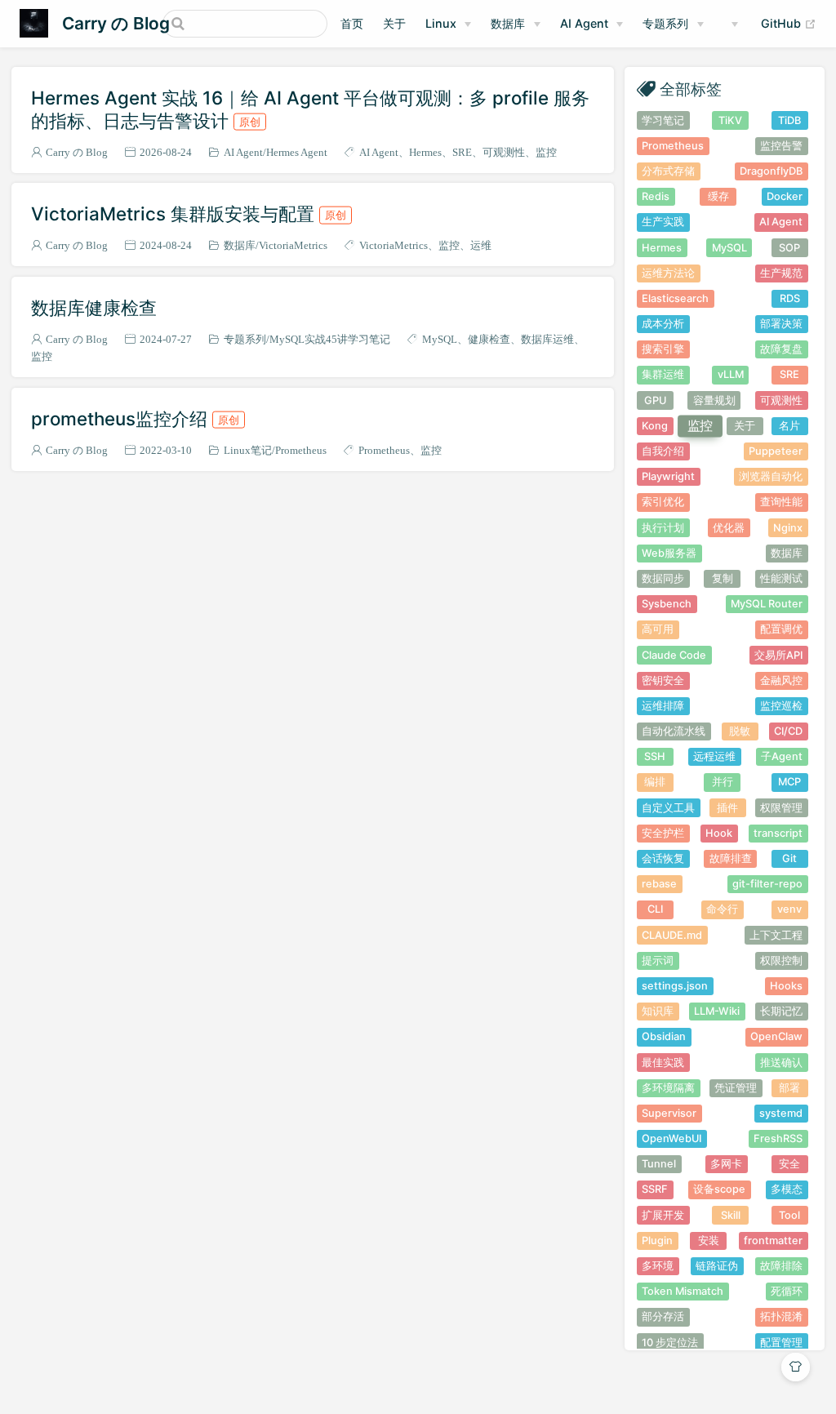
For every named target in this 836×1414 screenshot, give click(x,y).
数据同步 (663, 578)
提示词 (658, 960)
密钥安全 (663, 680)
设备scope (719, 1189)
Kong (655, 426)
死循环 (787, 1291)
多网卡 (726, 1164)
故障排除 (781, 1266)
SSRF (655, 1189)
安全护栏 (663, 833)
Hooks (786, 986)
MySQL (439, 339)
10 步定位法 (670, 1342)
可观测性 (503, 152)
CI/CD (788, 731)
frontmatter (773, 1240)
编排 (654, 782)
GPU (655, 400)
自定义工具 (668, 808)
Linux (440, 23)
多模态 (787, 1189)
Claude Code (674, 655)
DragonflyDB (771, 171)
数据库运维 (547, 339)
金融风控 (781, 680)
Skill (730, 1215)
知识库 (658, 1011)
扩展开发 (663, 1215)
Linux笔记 (248, 450)
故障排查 (730, 858)
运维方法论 (668, 273)
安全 (789, 1164)
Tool (789, 1215)
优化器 (729, 528)
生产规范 (781, 273)
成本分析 (663, 324)
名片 (789, 426)
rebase (659, 884)
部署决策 (781, 324)
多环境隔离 (668, 1088)
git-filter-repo (767, 884)
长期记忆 (781, 1011)
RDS (790, 298)
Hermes (425, 152)
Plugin (657, 1240)
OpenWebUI (671, 1138)
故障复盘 (781, 349)
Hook (718, 833)
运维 (480, 245)
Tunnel (659, 1164)
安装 (708, 1240)
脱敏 (739, 731)
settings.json (675, 986)
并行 (722, 782)
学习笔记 (663, 120)
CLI (655, 909)
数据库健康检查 (94, 307)
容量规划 (714, 400)
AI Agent (584, 23)
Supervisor (669, 1113)
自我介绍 (663, 451)
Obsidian (664, 1036)
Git (789, 858)
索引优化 (663, 502)
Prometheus (301, 450)
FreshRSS (778, 1138)
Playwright (668, 476)
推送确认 (781, 1062)
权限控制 (781, 960)
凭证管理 (735, 1088)
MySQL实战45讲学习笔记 (329, 339)
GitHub (788, 23)
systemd (781, 1113)
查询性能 (781, 502)
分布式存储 (668, 171)
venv (789, 909)
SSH (654, 756)
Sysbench (666, 604)
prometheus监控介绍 (135, 418)
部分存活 (663, 1316)
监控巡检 (781, 706)
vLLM (731, 374)
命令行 (722, 909)
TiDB (789, 120)
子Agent (782, 756)
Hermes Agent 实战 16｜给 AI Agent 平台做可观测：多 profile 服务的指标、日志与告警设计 (310, 109)
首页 (351, 23)
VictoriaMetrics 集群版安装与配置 (188, 213)
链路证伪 (717, 1266)
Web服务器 (669, 553)
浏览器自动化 (771, 476)
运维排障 (663, 706)
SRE (462, 152)
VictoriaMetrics (293, 245)
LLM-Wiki (717, 1011)
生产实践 (663, 222)
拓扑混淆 (781, 1316)
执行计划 (663, 528)
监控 (546, 152)
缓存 (718, 196)
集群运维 (663, 374)
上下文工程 (776, 935)
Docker (785, 196)
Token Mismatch (682, 1291)
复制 (722, 578)
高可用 (658, 629)
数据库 (508, 23)
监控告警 (781, 146)
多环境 (658, 1266)
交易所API (778, 655)
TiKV (730, 120)
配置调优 (781, 629)
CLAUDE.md (672, 935)
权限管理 (781, 808)
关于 (394, 23)
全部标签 (691, 88)
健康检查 (489, 339)
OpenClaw (776, 1036)
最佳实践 (663, 1062)
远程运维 (714, 756)
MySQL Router (767, 604)
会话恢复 (663, 858)
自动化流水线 (673, 731)
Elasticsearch (675, 298)
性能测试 (781, 578)
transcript (778, 833)
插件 (727, 808)
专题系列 (665, 23)
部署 (789, 1088)
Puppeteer (776, 451)
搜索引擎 (663, 349)
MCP (789, 782)
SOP (789, 248)
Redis (655, 196)
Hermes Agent (296, 152)
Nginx (788, 528)
